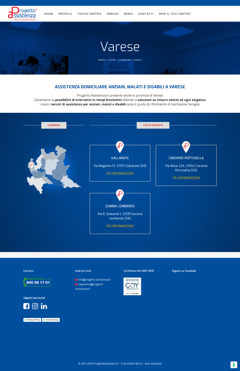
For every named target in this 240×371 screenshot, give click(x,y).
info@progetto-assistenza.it (94, 279)
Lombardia (125, 59)
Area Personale (153, 363)
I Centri (111, 59)
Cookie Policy (52, 319)
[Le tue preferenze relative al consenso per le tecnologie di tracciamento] (234, 364)
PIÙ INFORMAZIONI (120, 173)
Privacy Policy (33, 319)
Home (101, 59)
